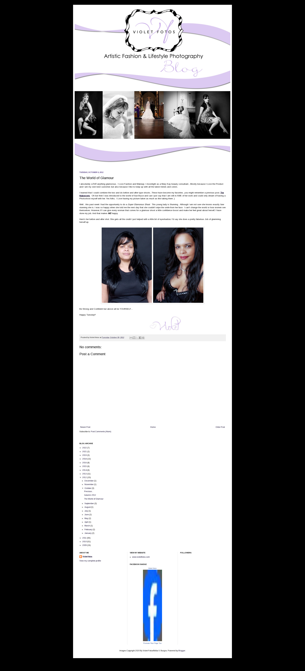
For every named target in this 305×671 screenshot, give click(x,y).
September (89, 503)
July (86, 511)
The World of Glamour (93, 499)
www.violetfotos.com (141, 557)
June (87, 514)
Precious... (88, 491)
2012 (84, 477)
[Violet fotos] (152, 640)
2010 (84, 541)
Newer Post (85, 427)
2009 (84, 545)
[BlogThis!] (134, 337)
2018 (84, 459)
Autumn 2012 (90, 495)
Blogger (181, 651)
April (87, 522)
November (89, 484)
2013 (84, 474)
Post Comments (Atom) (101, 431)
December (89, 481)
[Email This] (131, 337)
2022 (84, 448)
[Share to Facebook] (140, 337)
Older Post (220, 427)
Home (153, 427)
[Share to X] (137, 337)
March (87, 526)
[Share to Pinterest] (143, 337)
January (88, 533)
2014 (84, 470)
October (88, 488)
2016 (84, 463)
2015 (84, 466)
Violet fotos (87, 557)
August (88, 507)
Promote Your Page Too (152, 643)
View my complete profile (90, 561)
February (89, 529)
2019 (84, 455)
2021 (84, 451)
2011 (84, 538)
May (87, 518)
